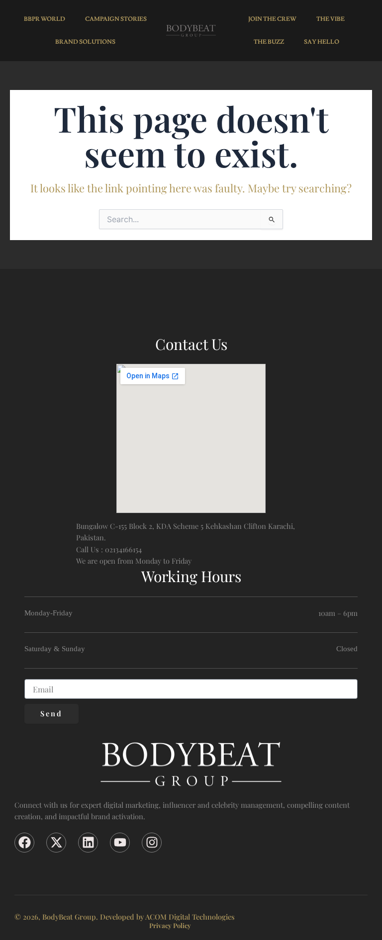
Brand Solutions (85, 42)
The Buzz (269, 42)
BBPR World (44, 19)
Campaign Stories (116, 19)
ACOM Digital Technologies (190, 917)
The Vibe (330, 19)
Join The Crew (272, 19)
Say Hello (321, 42)
